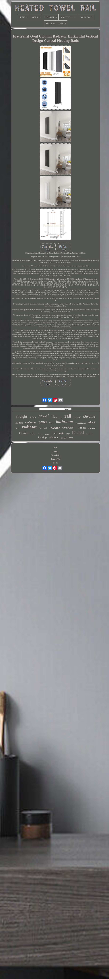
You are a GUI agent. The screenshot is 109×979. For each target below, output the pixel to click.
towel (44, 415)
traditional (81, 423)
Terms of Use (55, 459)
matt (60, 418)
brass (40, 434)
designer (68, 427)
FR (57, 463)
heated (78, 432)
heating (42, 437)
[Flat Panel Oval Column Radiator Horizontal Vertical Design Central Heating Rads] (55, 61)
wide (51, 423)
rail (67, 416)
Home (55, 447)
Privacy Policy (55, 455)
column (47, 434)
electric (54, 437)
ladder (23, 433)
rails (61, 433)
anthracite (30, 422)
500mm (33, 434)
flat (54, 416)
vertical (43, 428)
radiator (29, 426)
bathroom (64, 421)
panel (43, 422)
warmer (55, 427)
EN (54, 463)
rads (71, 438)
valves (33, 417)
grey (68, 434)
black (91, 422)
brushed (89, 434)
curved (91, 428)
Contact (55, 451)
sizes (17, 428)
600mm (64, 438)
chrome (89, 416)
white (82, 427)
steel (54, 434)
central (77, 417)
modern (19, 423)
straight (21, 416)
